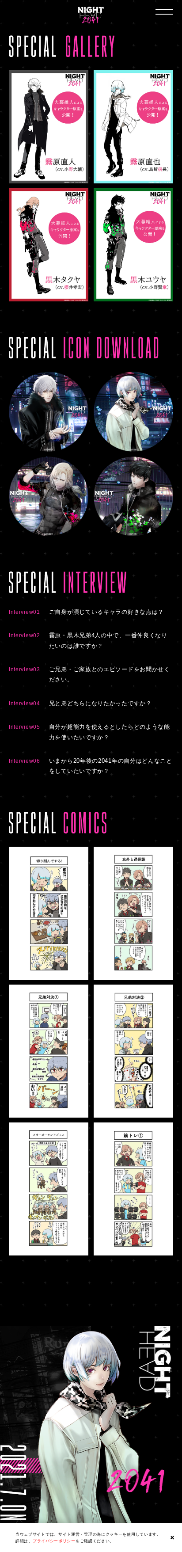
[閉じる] (172, 1538)
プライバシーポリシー (54, 1541)
